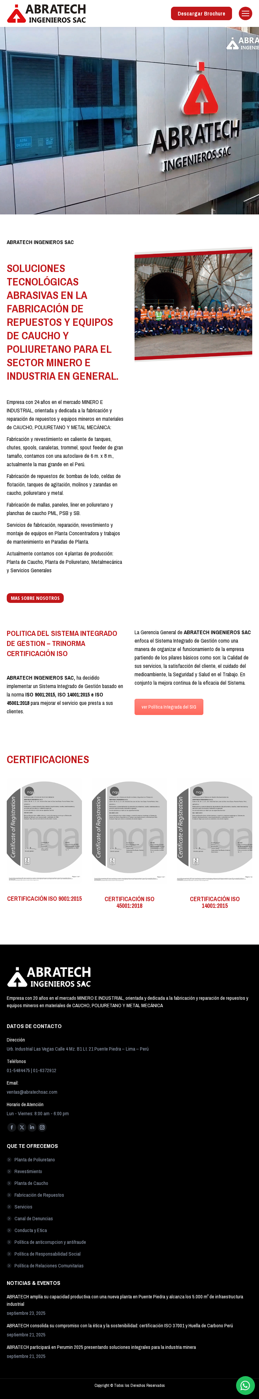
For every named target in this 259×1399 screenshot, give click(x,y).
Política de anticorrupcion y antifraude (50, 1242)
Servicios (23, 1206)
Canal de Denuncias (34, 1218)
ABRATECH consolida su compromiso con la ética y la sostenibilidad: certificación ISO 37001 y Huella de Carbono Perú (120, 1325)
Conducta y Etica (31, 1230)
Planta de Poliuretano (35, 1159)
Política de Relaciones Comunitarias (49, 1265)
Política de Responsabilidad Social (48, 1253)
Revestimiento (28, 1171)
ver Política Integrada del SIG (169, 707)
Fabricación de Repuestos (39, 1194)
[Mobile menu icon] (245, 13)
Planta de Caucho (31, 1183)
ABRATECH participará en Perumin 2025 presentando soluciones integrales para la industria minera (101, 1347)
